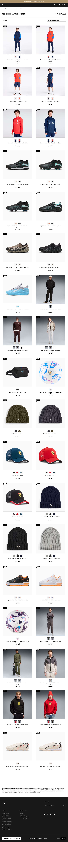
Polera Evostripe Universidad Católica (17, 101)
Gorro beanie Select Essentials (17, 433)
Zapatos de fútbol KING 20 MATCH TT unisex (50, 766)
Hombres (12, 8)
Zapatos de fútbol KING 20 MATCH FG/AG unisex (17, 766)
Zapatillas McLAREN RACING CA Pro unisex (17, 600)
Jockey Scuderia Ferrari (17, 475)
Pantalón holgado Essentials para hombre (50, 309)
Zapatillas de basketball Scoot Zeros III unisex (17, 309)
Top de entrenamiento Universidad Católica (18, 142)
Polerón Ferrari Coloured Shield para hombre (17, 724)
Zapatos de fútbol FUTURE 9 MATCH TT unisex (17, 184)
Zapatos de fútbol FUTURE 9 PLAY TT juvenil (50, 226)
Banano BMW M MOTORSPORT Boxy (17, 392)
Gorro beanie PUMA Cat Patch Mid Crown (50, 516)
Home (6, 8)
